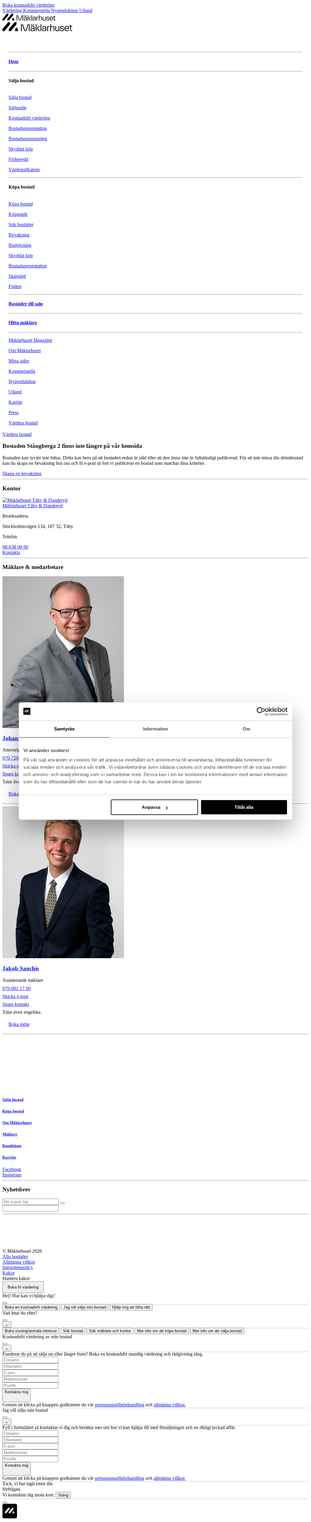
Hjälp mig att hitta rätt (131, 1307)
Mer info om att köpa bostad (161, 1331)
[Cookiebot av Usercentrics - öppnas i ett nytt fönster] (261, 711)
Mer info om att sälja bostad (217, 1331)
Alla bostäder (15, 1256)
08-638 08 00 (15, 547)
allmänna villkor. (170, 1404)
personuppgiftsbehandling (119, 1404)
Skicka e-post (15, 765)
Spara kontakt (15, 773)
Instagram (11, 1174)
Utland (85, 10)
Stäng (63, 1495)
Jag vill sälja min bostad (84, 1307)
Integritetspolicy (17, 1267)
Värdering (12, 10)
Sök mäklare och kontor (110, 1331)
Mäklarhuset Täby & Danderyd (32, 505)
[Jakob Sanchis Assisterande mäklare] (155, 882)
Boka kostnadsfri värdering (28, 5)
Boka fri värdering (23, 1287)
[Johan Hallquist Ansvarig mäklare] (155, 652)
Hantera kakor (16, 1278)
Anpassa (151, 807)
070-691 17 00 (16, 988)
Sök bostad (73, 1331)
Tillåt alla (243, 807)
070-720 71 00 (16, 758)
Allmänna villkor (18, 1262)
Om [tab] (246, 728)
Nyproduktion (65, 10)
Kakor (8, 1272)
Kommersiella (37, 10)
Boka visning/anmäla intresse (31, 1331)
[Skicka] (62, 1203)
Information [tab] (155, 728)
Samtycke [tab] (64, 728)
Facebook (11, 1169)
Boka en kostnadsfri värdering (31, 1307)
